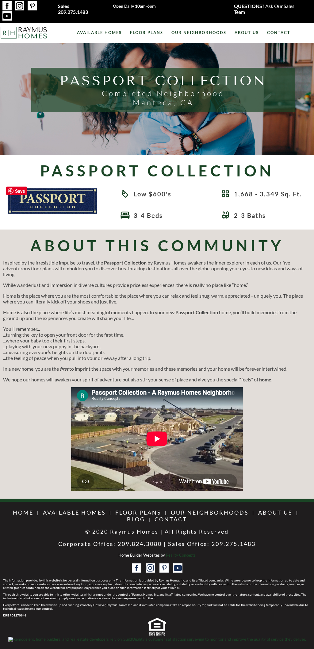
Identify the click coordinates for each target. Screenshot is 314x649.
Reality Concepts (181, 555)
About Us (247, 32)
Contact (278, 32)
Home (23, 512)
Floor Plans (146, 32)
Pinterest (32, 5)
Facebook (7, 5)
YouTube (7, 16)
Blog (136, 519)
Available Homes (99, 32)
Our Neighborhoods (198, 32)
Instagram (19, 5)
